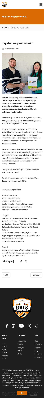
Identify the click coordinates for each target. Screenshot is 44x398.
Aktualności (22, 341)
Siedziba (38, 348)
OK (22, 393)
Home (4, 27)
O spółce (38, 344)
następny (36, 275)
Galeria (20, 344)
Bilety (20, 354)
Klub (36, 341)
